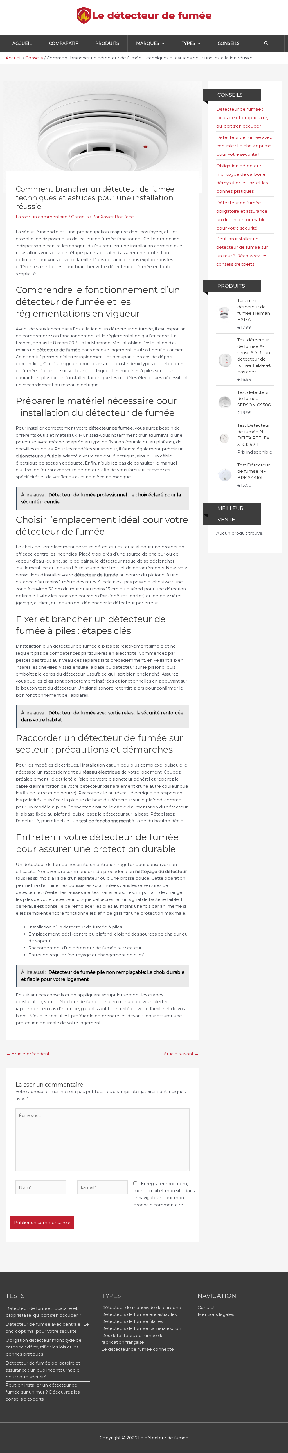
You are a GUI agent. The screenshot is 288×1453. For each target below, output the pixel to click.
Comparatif (63, 43)
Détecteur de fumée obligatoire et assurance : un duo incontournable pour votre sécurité (43, 1370)
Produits (107, 43)
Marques (147, 43)
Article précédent (28, 1053)
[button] (266, 43)
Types (188, 43)
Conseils (229, 43)
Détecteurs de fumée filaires (132, 1321)
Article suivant (181, 1053)
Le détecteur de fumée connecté (138, 1349)
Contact (206, 1307)
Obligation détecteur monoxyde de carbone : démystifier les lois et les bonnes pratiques (44, 1347)
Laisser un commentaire (42, 216)
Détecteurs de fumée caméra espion (141, 1328)
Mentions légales (216, 1314)
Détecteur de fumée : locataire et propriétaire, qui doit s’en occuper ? (242, 117)
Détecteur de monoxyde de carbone (141, 1307)
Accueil (22, 43)
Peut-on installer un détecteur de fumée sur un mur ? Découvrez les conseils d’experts (43, 1392)
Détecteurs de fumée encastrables (139, 1314)
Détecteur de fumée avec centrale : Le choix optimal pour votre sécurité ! (244, 146)
